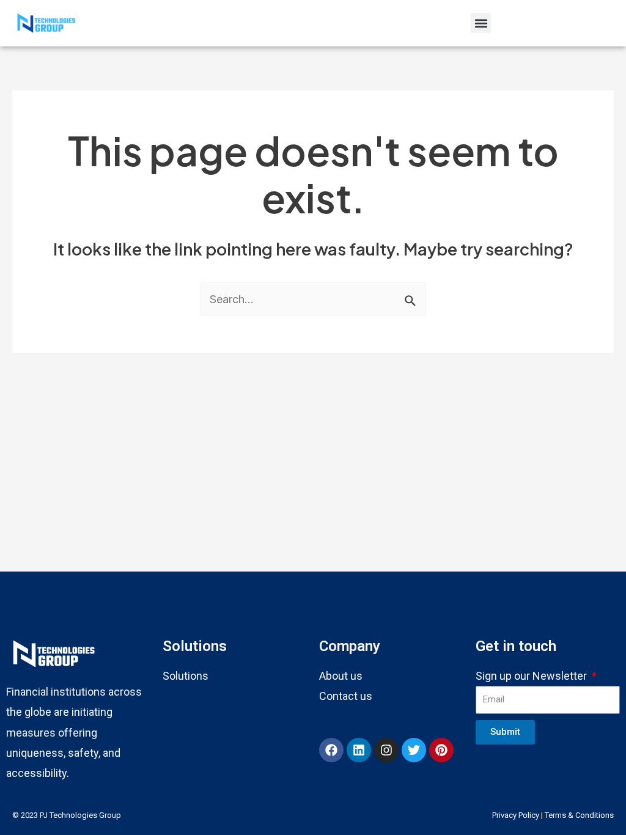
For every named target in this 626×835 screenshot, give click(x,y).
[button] (481, 23)
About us (341, 675)
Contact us (345, 696)
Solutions (185, 675)
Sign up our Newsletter (532, 675)
